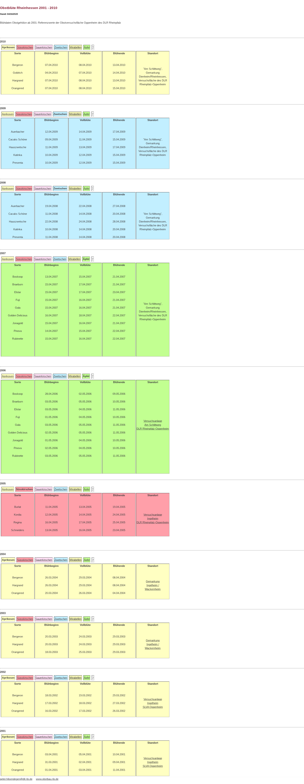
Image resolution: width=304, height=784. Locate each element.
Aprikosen (8, 114)
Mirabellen (75, 47)
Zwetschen (61, 47)
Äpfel (87, 47)
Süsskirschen (25, 47)
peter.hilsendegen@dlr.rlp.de (16, 779)
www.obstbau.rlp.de (47, 779)
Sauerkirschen (43, 47)
